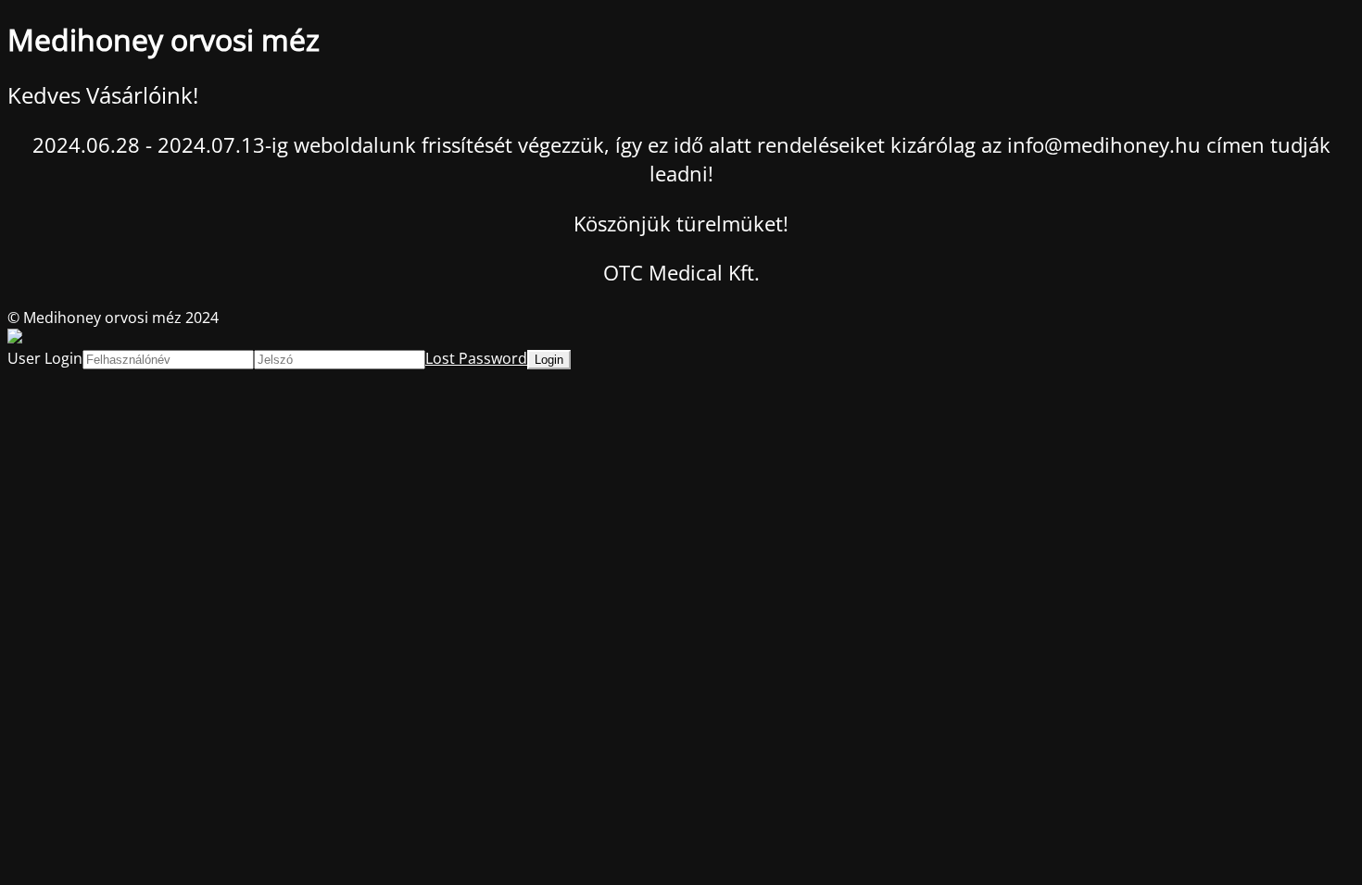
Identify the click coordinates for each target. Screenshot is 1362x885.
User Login (44, 358)
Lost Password (476, 358)
